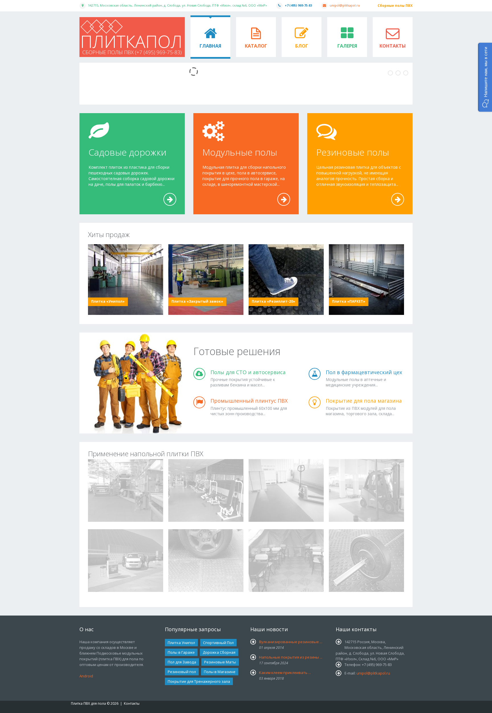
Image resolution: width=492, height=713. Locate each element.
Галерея (347, 46)
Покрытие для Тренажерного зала (199, 681)
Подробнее (170, 205)
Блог (301, 46)
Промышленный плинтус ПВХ (249, 400)
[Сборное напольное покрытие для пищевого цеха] (125, 490)
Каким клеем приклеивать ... (285, 672)
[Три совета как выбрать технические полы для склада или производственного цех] (286, 490)
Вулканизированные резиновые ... (290, 641)
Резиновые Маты (220, 662)
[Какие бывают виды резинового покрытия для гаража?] (205, 560)
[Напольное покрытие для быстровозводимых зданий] (125, 560)
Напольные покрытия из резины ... (290, 657)
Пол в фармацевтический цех (364, 372)
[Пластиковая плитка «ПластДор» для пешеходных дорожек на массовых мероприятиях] (286, 560)
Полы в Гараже (181, 652)
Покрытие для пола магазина (364, 400)
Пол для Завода (182, 662)
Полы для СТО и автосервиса (248, 372)
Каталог (256, 46)
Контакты (393, 46)
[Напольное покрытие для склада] (366, 490)
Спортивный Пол (218, 642)
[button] (485, 77)
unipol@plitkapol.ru (345, 5)
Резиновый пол (182, 671)
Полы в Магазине (219, 671)
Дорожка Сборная (219, 652)
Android (86, 676)
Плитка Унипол (181, 642)
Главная (210, 46)
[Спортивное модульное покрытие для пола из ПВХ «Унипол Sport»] (205, 490)
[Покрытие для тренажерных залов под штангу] (366, 560)
